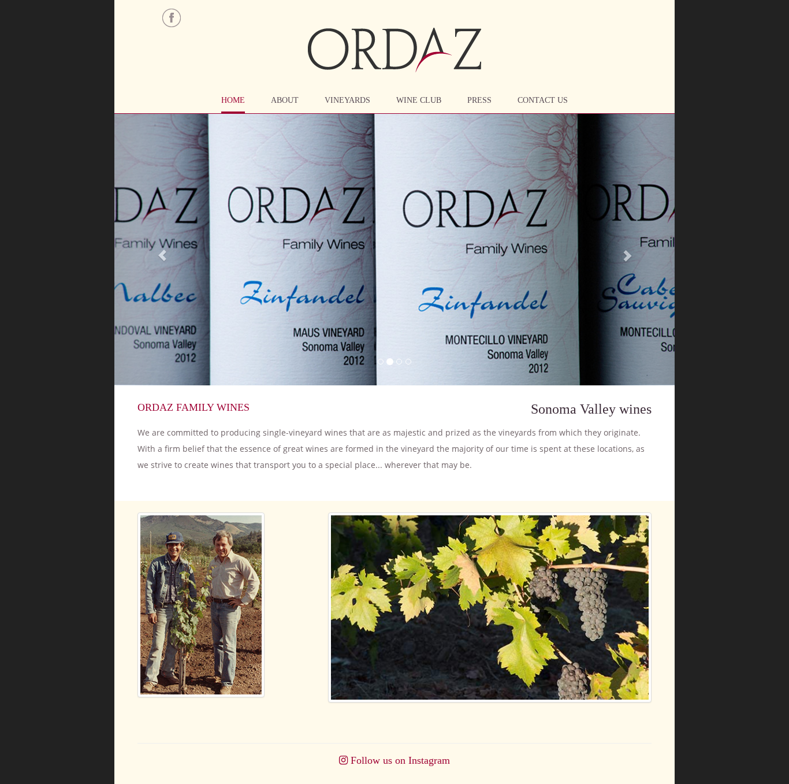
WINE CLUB (418, 100)
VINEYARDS (347, 100)
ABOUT (285, 100)
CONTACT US (543, 100)
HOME (233, 100)
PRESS (479, 100)
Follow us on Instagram (399, 760)
